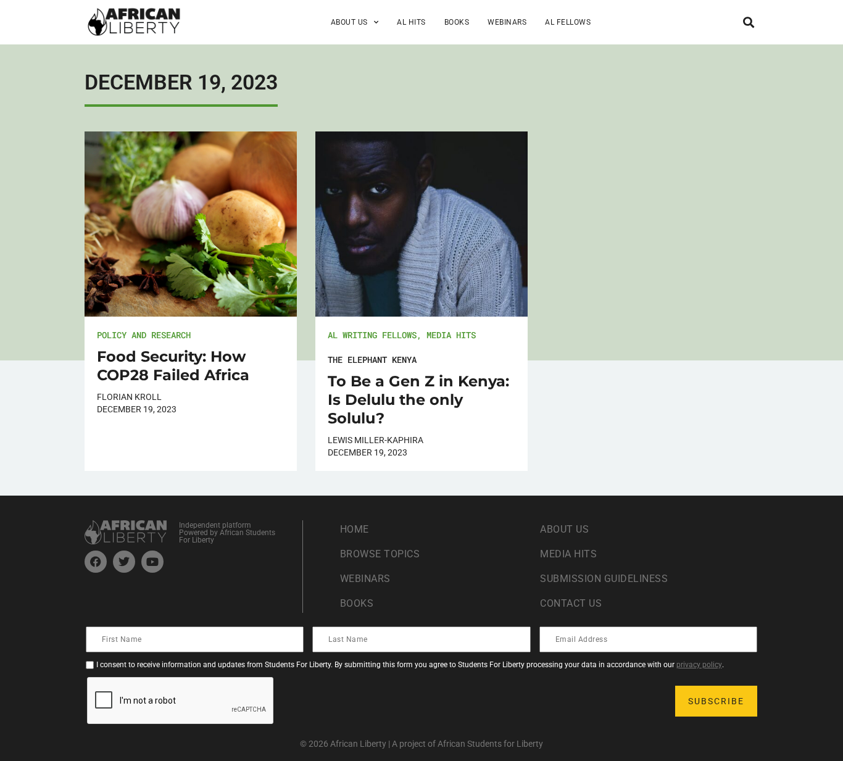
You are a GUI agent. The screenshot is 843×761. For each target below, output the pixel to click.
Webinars (507, 22)
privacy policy (699, 664)
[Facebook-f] (96, 562)
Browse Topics (380, 554)
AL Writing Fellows (372, 335)
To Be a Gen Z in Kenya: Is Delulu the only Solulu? (418, 399)
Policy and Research (144, 335)
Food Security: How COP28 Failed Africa (173, 365)
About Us (564, 529)
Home (354, 529)
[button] (748, 22)
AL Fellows (568, 22)
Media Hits (451, 335)
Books (457, 22)
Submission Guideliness (604, 578)
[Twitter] (124, 562)
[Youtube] (152, 562)
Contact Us (571, 603)
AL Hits (411, 22)
